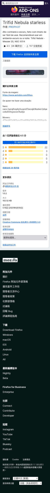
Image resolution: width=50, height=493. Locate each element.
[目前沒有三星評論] (26, 155)
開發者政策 (9, 296)
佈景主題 (25, 14)
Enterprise (8, 392)
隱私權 (5, 459)
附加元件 (7, 271)
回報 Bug (8, 311)
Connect (7, 405)
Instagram (8, 429)
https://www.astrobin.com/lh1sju (18, 95)
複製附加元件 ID (12, 186)
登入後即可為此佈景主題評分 (24, 142)
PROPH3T (14, 27)
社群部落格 (9, 301)
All (4, 359)
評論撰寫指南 (10, 316)
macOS (7, 339)
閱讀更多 (6, 126)
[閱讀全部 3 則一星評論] (26, 162)
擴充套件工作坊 (11, 286)
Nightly (7, 373)
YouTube (7, 434)
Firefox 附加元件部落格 (15, 281)
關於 (5, 276)
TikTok (6, 439)
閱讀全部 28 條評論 (11, 168)
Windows (8, 334)
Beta (5, 378)
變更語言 (6, 478)
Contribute (9, 410)
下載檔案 (6, 60)
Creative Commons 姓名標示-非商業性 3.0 (21, 222)
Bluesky (7, 444)
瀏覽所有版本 (8, 229)
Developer (8, 415)
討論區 (6, 306)
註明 (10, 464)
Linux (6, 354)
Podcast (7, 449)
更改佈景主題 (8, 483)
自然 (4, 215)
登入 (46, 3)
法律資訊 (26, 459)
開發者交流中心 (11, 291)
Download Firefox (13, 329)
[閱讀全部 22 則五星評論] (26, 147)
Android (7, 349)
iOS (5, 344)
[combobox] (23, 3)
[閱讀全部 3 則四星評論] (26, 151)
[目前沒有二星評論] (26, 158)
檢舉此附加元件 (9, 245)
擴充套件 (15, 14)
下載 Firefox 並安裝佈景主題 (25, 54)
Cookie (15, 459)
